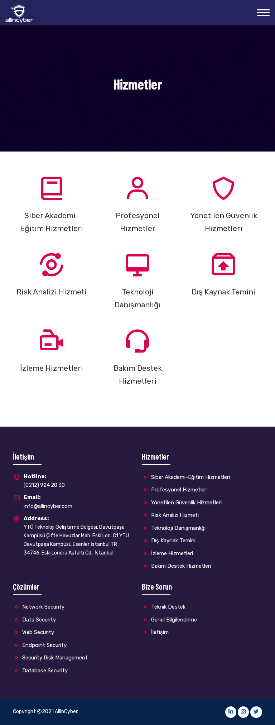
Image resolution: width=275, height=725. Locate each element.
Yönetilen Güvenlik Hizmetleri (186, 502)
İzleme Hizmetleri (171, 553)
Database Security (44, 670)
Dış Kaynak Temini (173, 540)
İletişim (159, 632)
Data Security (38, 619)
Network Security (42, 607)
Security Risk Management (54, 657)
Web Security (37, 632)
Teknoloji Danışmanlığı (178, 528)
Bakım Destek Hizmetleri (180, 566)
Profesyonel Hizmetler (178, 489)
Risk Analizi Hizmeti (174, 515)
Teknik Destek (167, 607)
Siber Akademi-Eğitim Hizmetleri (190, 477)
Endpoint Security (44, 645)
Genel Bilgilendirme (173, 619)
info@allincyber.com (48, 502)
